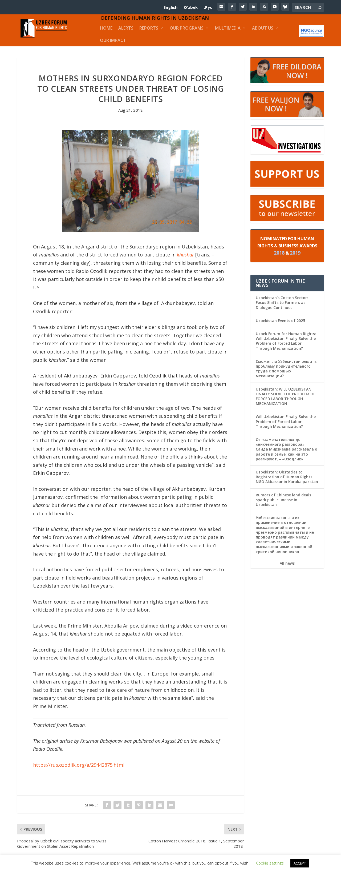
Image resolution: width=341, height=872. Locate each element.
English (170, 7)
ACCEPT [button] (300, 863)
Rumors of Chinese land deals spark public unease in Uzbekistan (283, 499)
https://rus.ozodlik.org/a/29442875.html (78, 765)
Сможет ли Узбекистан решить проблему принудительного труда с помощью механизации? (286, 369)
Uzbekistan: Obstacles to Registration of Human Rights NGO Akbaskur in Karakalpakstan (287, 476)
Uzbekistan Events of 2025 (280, 320)
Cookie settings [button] (270, 863)
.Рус (208, 7)
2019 (295, 253)
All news (287, 563)
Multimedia (228, 28)
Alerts (125, 28)
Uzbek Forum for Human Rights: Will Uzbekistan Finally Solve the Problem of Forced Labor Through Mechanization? (286, 341)
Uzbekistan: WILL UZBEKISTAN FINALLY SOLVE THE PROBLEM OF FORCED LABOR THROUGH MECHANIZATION (285, 396)
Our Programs (187, 28)
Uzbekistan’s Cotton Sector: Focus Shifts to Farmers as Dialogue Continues (282, 302)
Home (106, 28)
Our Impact (113, 40)
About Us (262, 28)
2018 (279, 253)
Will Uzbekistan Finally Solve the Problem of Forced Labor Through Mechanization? (286, 421)
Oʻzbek (191, 7)
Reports (148, 28)
